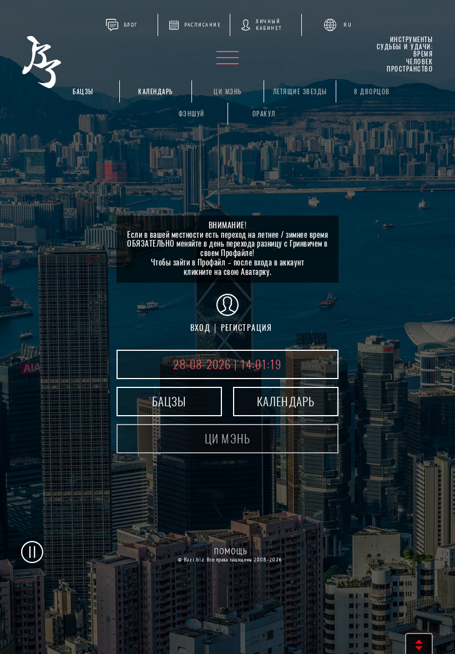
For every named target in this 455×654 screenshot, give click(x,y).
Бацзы (83, 92)
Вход (200, 328)
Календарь (155, 92)
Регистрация (246, 328)
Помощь (230, 551)
